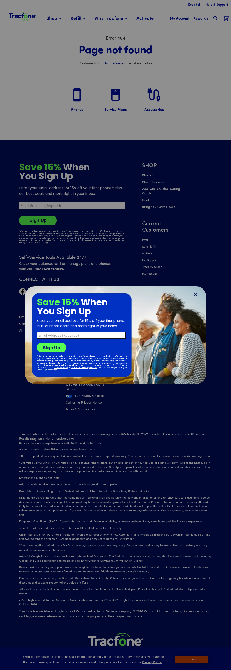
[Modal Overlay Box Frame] (115, 335)
